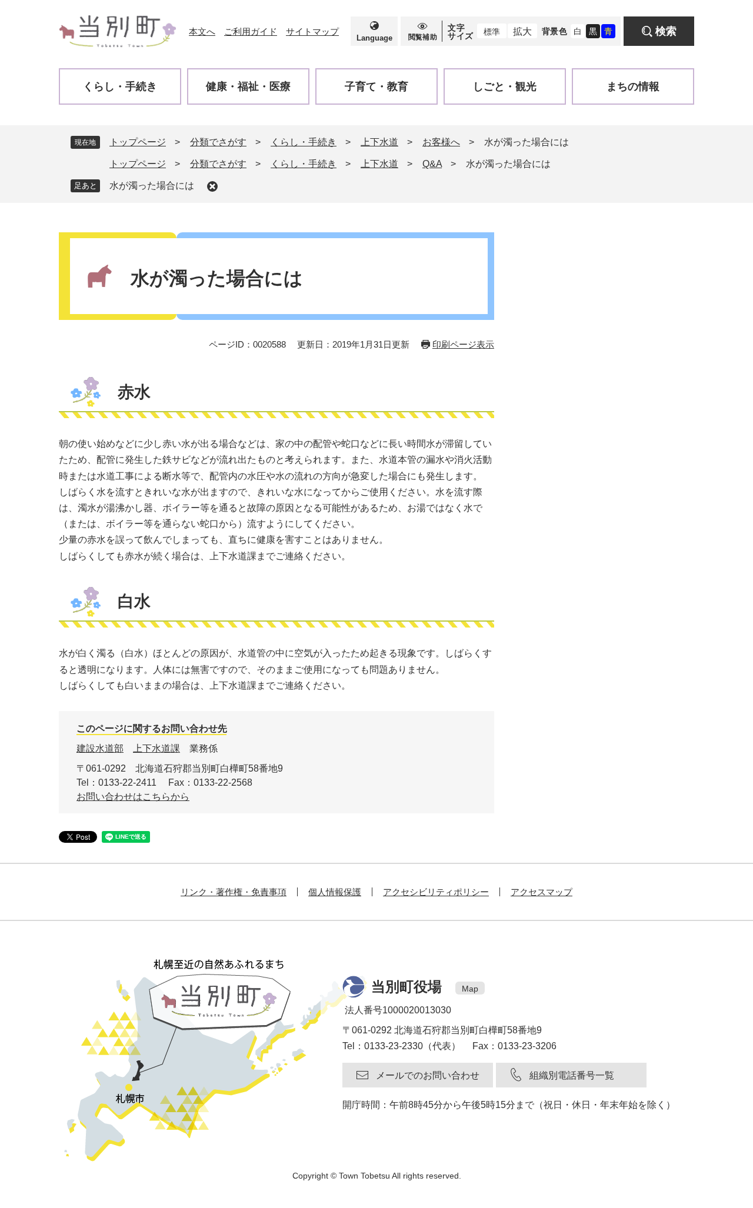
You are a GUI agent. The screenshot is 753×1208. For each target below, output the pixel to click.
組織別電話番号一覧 (571, 1075)
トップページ (137, 142)
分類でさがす (218, 142)
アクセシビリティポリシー (436, 892)
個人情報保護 (334, 892)
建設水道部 (100, 748)
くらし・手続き (303, 142)
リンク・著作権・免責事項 (233, 892)
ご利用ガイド (250, 31)
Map (470, 988)
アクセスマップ (541, 892)
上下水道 (379, 142)
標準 (492, 31)
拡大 (522, 31)
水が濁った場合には (151, 186)
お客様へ (441, 142)
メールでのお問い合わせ (427, 1075)
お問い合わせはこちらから (132, 797)
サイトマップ (312, 31)
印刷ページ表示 (463, 344)
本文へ (202, 31)
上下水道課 (156, 748)
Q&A (432, 164)
